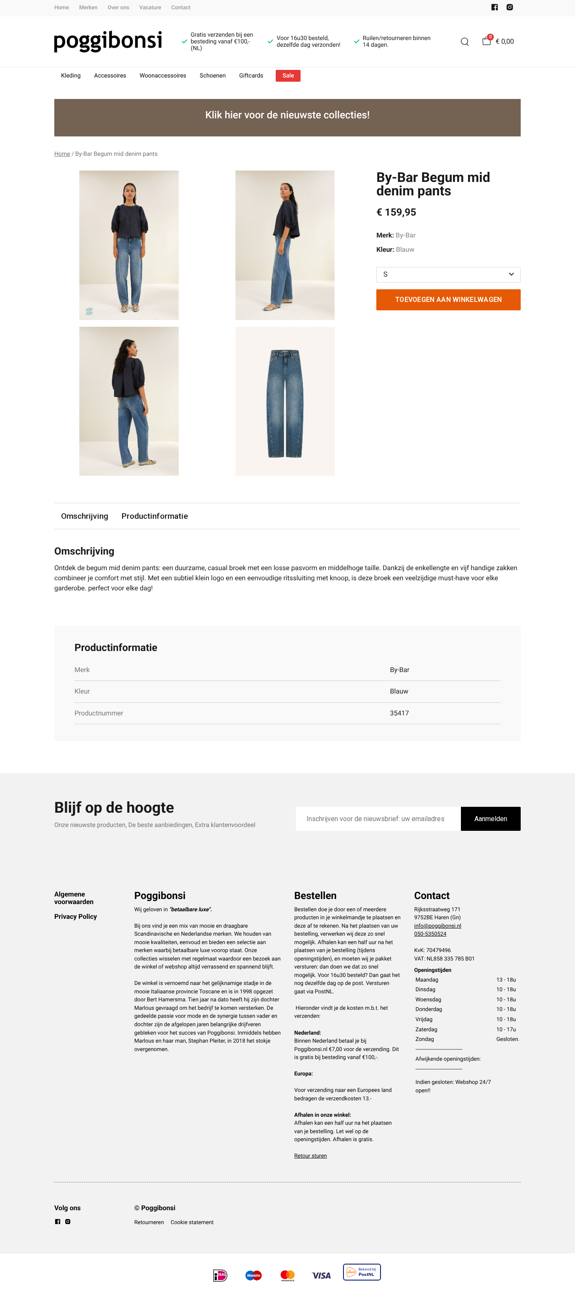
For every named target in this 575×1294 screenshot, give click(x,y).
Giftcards (251, 75)
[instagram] (510, 9)
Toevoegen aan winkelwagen (448, 300)
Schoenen (213, 75)
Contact (181, 8)
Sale (288, 75)
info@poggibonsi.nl (437, 926)
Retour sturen (310, 1156)
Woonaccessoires (163, 75)
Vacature (150, 8)
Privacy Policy (75, 916)
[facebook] (494, 9)
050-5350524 (430, 934)
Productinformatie (155, 516)
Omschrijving (84, 516)
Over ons (118, 8)
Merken (88, 8)
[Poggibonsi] (108, 41)
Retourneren (149, 1222)
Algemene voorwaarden (73, 898)
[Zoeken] (465, 42)
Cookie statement (191, 1222)
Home (61, 8)
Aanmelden (490, 819)
